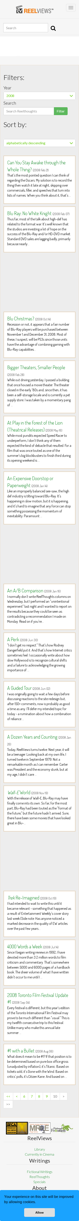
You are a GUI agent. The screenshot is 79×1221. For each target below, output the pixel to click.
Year (7, 87)
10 (55, 1096)
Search (10, 102)
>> (8, 1104)
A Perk (22, 639)
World (27, 792)
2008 (10, 96)
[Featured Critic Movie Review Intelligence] (17, 1128)
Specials (39, 1182)
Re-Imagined (31, 897)
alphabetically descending (25, 143)
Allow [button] (39, 1212)
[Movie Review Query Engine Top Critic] (39, 1128)
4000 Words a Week (33, 946)
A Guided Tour (28, 688)
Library (39, 1149)
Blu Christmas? (29, 318)
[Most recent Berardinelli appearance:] (62, 1128)
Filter (61, 111)
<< (8, 1096)
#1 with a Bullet (30, 1051)
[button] (37, 1202)
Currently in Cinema (39, 1154)
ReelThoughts (39, 1177)
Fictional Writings (39, 1172)
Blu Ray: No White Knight (38, 213)
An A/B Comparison (34, 590)
